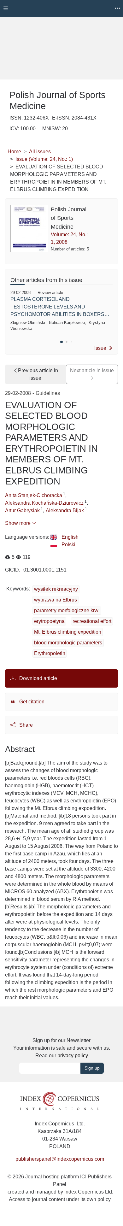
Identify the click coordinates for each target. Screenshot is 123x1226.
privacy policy (72, 1055)
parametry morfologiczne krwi (67, 610)
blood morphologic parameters (68, 642)
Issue (101, 348)
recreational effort (92, 621)
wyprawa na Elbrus (55, 599)
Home (14, 151)
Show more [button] (18, 523)
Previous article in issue (38, 374)
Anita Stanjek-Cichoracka (33, 495)
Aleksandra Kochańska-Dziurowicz (44, 503)
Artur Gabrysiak (22, 510)
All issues (40, 151)
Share (25, 725)
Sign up (92, 1068)
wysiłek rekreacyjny (56, 589)
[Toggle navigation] (5, 8)
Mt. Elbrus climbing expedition (67, 632)
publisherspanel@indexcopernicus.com (59, 1159)
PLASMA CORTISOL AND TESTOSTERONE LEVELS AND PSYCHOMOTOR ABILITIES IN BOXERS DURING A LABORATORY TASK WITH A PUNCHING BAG (57, 307)
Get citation (31, 701)
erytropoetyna (49, 621)
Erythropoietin (49, 653)
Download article (37, 678)
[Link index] (59, 1100)
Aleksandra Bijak (65, 510)
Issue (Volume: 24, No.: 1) (44, 159)
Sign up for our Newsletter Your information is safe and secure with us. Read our (61, 1048)
